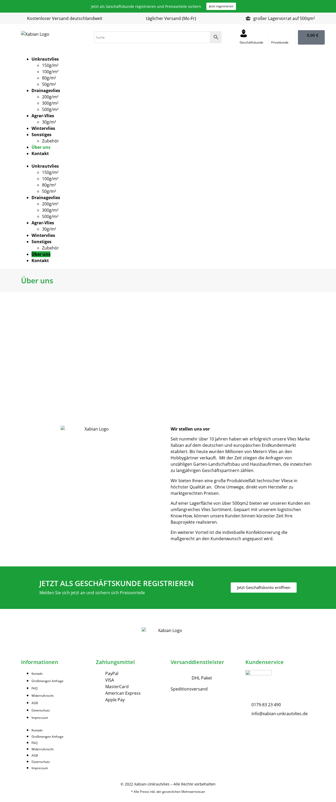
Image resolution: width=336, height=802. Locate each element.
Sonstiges (41, 134)
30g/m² (49, 122)
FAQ (35, 688)
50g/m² (49, 84)
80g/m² (49, 78)
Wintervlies (43, 128)
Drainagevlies (46, 90)
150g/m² (50, 65)
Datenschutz (41, 710)
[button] (168, 160)
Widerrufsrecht (43, 695)
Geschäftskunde (251, 42)
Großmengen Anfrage (48, 681)
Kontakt (40, 153)
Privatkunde (279, 42)
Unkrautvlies (45, 59)
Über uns (41, 147)
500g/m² (50, 109)
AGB (35, 703)
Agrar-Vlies (43, 116)
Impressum (40, 717)
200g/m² (50, 97)
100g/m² (50, 72)
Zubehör (50, 141)
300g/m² (50, 103)
